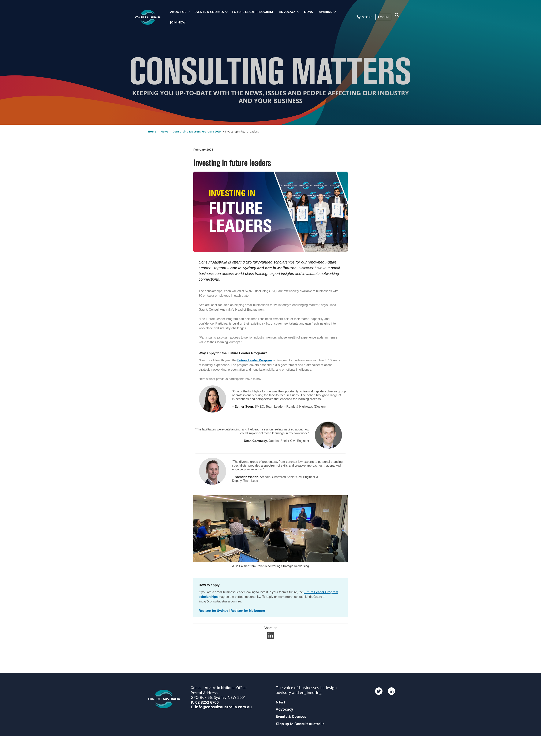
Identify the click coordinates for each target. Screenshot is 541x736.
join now (177, 22)
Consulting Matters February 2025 (197, 131)
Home (152, 131)
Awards (325, 12)
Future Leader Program (252, 12)
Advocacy (287, 12)
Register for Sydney (213, 610)
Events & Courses (209, 12)
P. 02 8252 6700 (205, 702)
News (308, 12)
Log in (383, 17)
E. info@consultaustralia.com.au (221, 706)
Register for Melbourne (248, 610)
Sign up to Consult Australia (300, 724)
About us (178, 12)
